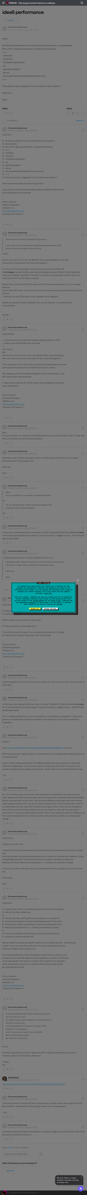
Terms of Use (56, 601)
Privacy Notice (38, 601)
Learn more (48, 593)
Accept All (35, 608)
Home (11, 3)
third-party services (27, 602)
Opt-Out (59, 604)
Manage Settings (50, 608)
